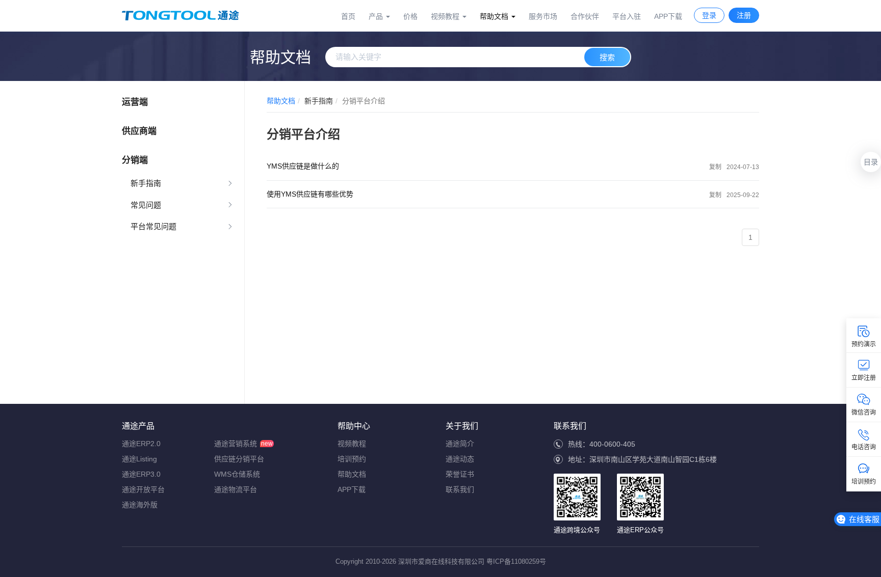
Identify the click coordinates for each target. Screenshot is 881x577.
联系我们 (460, 489)
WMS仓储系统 (237, 474)
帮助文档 (281, 101)
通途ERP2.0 (141, 443)
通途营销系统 (235, 443)
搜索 (607, 57)
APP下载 (668, 16)
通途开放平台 (143, 489)
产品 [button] (377, 16)
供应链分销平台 (239, 459)
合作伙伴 (585, 16)
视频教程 (352, 443)
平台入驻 (626, 16)
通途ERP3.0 (141, 474)
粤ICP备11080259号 (516, 561)
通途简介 (460, 443)
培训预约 (352, 459)
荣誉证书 (460, 474)
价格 (410, 16)
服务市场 (543, 16)
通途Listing (139, 459)
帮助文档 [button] (495, 16)
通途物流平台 (235, 489)
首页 (348, 16)
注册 (744, 15)
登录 (709, 15)
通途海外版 (140, 505)
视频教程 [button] (446, 16)
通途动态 (460, 459)
